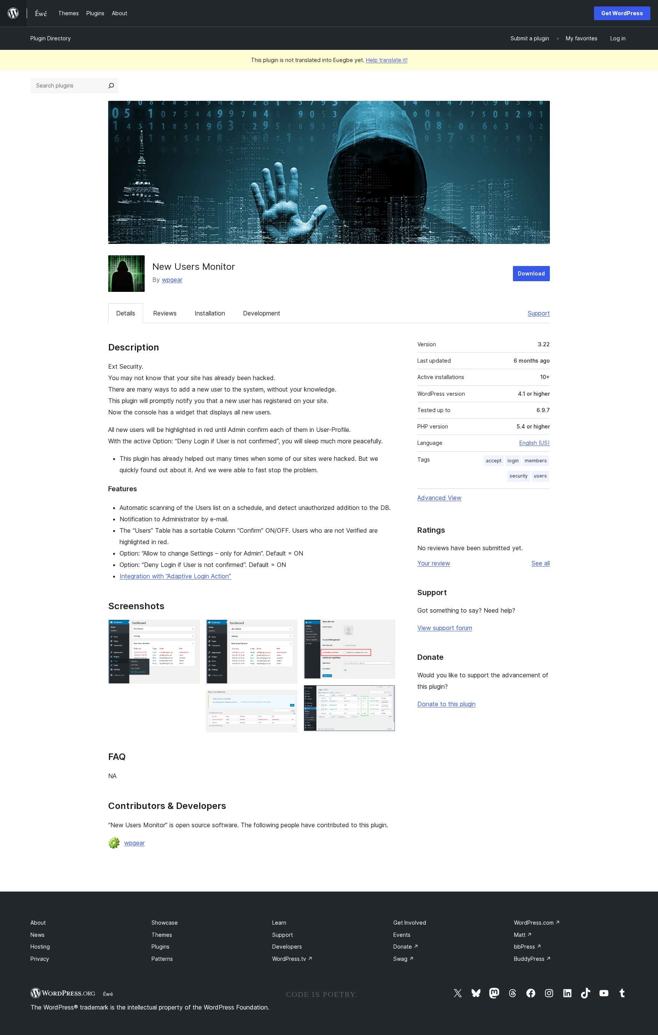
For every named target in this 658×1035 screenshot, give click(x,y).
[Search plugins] (111, 85)
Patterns (162, 958)
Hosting (40, 946)
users (540, 476)
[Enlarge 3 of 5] (287, 700)
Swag (403, 958)
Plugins (160, 946)
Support (539, 313)
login (513, 460)
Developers (287, 946)
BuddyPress (532, 958)
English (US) (534, 442)
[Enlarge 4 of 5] (385, 630)
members (536, 460)
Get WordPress (622, 13)
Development (261, 313)
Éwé (108, 994)
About (38, 922)
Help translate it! (386, 60)
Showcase (165, 922)
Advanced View (439, 498)
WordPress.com (537, 922)
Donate (405, 946)
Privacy (39, 958)
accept (493, 460)
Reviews (165, 313)
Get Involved (409, 922)
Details (125, 313)
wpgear (172, 279)
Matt (523, 935)
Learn (279, 922)
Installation (210, 313)
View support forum (444, 628)
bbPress (527, 946)
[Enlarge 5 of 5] (385, 695)
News (37, 935)
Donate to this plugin (446, 704)
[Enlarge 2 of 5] (287, 630)
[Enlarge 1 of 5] (189, 630)
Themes (162, 935)
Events (401, 935)
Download (531, 273)
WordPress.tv (292, 958)
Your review (433, 563)
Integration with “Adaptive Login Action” (175, 576)
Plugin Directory (50, 38)
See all (541, 563)
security (518, 476)
